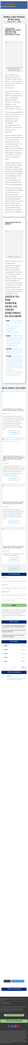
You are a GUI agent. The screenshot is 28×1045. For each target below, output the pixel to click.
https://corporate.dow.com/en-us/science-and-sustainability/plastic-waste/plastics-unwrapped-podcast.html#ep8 (14, 326)
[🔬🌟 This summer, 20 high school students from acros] (14, 927)
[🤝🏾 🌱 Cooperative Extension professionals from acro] (14, 867)
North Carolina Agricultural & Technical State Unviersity (13, 1001)
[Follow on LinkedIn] (12, 1026)
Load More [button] (14, 569)
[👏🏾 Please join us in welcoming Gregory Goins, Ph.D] (14, 853)
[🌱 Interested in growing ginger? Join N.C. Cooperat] (14, 882)
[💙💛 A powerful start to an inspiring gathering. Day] (14, 957)
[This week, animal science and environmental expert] (14, 823)
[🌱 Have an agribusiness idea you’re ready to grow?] (14, 734)
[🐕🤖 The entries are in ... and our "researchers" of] (14, 971)
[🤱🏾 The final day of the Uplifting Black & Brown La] (14, 942)
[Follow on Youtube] (19, 1026)
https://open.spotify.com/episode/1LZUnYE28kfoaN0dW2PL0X (14, 351)
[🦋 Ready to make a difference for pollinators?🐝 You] (14, 704)
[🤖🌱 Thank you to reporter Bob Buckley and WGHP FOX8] (14, 838)
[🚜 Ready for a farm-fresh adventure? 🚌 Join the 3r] (14, 763)
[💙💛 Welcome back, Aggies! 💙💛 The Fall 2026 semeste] (14, 778)
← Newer (4, 667)
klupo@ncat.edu (12, 1008)
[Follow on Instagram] (15, 1026)
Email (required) (5, 591)
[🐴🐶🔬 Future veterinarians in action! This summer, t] (14, 793)
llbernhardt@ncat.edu (6, 1011)
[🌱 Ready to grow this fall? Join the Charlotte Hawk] (14, 689)
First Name (4, 577)
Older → (24, 667)
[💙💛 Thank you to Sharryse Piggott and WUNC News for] (14, 719)
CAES (19, 22)
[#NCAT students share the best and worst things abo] (14, 748)
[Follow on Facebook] (9, 1026)
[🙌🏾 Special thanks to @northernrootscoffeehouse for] (14, 808)
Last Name (4, 584)
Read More (14, 432)
